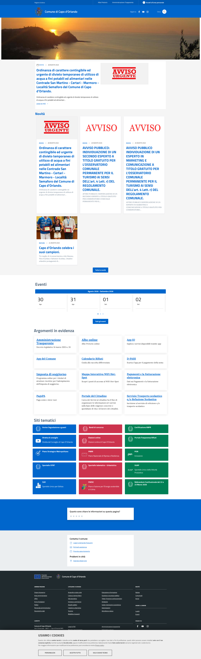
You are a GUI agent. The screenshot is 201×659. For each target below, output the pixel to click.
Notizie (42, 243)
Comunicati (138, 595)
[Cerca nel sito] (164, 12)
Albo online (90, 340)
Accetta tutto (75, 653)
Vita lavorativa (72, 598)
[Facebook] (138, 11)
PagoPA (40, 396)
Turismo (70, 611)
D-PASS (131, 358)
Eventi (137, 614)
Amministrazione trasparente (111, 626)
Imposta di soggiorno (51, 374)
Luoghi (137, 611)
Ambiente (105, 602)
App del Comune (46, 358)
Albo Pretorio (102, 2)
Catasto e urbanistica (74, 608)
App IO (131, 339)
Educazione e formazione (109, 592)
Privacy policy (99, 645)
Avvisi (41, 143)
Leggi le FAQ (71, 626)
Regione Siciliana (40, 2)
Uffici (36, 598)
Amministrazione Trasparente (122, 2)
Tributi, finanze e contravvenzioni (112, 598)
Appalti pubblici (72, 605)
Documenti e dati (39, 611)
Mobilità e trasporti (74, 614)
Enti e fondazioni (39, 602)
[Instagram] (147, 11)
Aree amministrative (40, 595)
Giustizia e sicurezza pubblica (110, 595)
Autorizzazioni (106, 608)
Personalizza (50, 653)
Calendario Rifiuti (92, 358)
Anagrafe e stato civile (75, 592)
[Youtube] (142, 11)
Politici (36, 605)
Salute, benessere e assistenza (111, 605)
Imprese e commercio (74, 602)
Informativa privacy (108, 630)
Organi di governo (39, 592)
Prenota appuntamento (75, 630)
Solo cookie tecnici (100, 653)
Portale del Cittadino (94, 396)
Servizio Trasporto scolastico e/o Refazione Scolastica (144, 397)
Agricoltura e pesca (107, 611)
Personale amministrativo (42, 608)
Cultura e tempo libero (74, 595)
